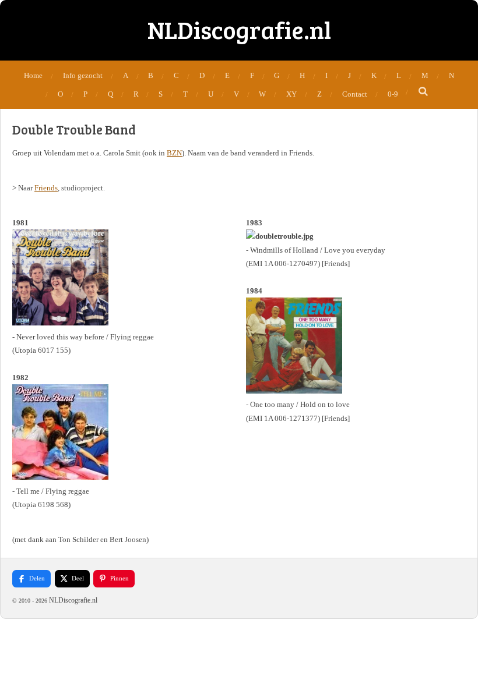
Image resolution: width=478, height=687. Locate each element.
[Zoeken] (423, 92)
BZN (174, 152)
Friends (46, 187)
